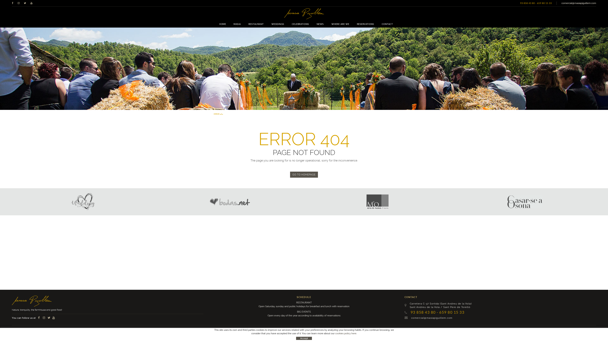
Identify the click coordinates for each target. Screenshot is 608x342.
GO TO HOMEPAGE (304, 174)
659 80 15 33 (544, 3)
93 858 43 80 (527, 3)
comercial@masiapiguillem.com (578, 3)
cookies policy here (345, 333)
